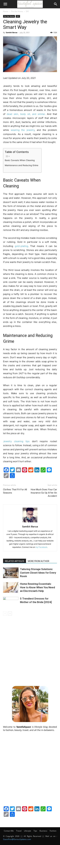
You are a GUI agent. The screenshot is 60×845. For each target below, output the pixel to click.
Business (43, 831)
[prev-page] (5, 613)
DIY (27, 11)
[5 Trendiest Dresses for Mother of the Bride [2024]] (10, 602)
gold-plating (21, 246)
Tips (35, 831)
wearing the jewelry (22, 130)
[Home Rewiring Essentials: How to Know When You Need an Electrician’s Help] (10, 587)
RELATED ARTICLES (14, 561)
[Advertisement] (30, 650)
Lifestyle (27, 831)
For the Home (17, 11)
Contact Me (9, 831)
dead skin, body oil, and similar (26, 114)
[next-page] (10, 613)
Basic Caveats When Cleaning (20, 160)
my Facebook (41, 547)
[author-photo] (30, 522)
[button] (5, 4)
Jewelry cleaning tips (16, 441)
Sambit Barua (11, 32)
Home (5, 11)
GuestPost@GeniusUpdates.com (17, 839)
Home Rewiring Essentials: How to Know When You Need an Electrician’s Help (37, 587)
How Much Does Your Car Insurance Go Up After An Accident (44, 492)
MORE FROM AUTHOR (38, 561)
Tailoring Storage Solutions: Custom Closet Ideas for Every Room (38, 573)
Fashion (53, 831)
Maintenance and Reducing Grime (21, 165)
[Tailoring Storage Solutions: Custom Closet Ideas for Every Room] (10, 572)
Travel (19, 831)
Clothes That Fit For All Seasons (15, 491)
